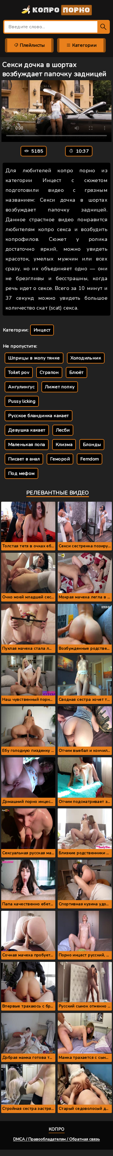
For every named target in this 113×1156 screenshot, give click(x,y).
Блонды (92, 444)
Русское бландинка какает (38, 416)
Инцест (42, 330)
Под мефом (21, 473)
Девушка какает (26, 430)
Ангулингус (21, 387)
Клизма (64, 444)
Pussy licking (21, 401)
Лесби (63, 430)
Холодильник (85, 358)
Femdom (89, 459)
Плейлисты (32, 45)
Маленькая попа (26, 444)
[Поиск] (103, 27)
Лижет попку (59, 387)
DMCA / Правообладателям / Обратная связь (56, 1139)
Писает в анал (24, 459)
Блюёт (76, 372)
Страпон (49, 372)
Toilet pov (18, 372)
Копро (60, 10)
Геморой (60, 459)
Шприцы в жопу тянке (34, 358)
